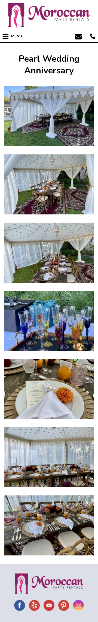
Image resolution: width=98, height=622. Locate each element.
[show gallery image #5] (49, 389)
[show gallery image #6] (49, 457)
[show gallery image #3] (49, 253)
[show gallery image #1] (49, 116)
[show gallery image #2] (49, 184)
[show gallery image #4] (49, 321)
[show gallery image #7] (49, 525)
